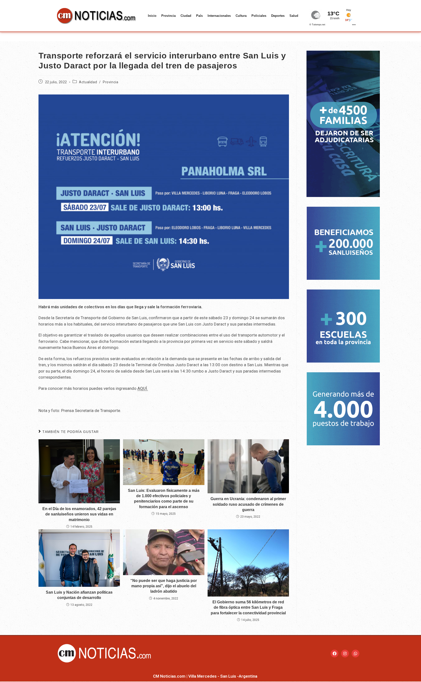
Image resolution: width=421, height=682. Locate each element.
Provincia (168, 16)
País (199, 16)
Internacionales (219, 16)
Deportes (278, 16)
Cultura (241, 16)
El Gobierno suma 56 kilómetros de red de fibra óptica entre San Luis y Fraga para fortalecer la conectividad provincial (248, 607)
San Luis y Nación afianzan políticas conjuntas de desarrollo (79, 595)
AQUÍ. (142, 388)
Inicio (152, 16)
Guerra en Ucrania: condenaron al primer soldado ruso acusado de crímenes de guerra (248, 504)
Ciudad (186, 16)
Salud (293, 16)
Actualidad (88, 82)
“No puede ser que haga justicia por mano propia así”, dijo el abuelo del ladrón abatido (163, 586)
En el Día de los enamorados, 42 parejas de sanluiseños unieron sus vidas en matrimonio (79, 514)
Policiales (258, 16)
